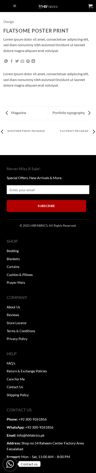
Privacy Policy (17, 339)
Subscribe (46, 206)
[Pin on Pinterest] (28, 61)
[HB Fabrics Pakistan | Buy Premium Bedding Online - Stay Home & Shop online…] (48, 6)
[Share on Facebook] (11, 61)
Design (8, 21)
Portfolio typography (69, 112)
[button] (14, 6)
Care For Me (16, 379)
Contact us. (29, 464)
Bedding (13, 251)
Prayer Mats (16, 282)
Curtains (13, 267)
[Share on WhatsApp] (6, 61)
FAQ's (11, 363)
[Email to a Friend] (22, 61)
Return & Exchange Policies (27, 371)
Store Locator (17, 323)
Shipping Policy (18, 395)
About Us (13, 307)
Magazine (18, 112)
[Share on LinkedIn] (33, 61)
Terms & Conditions (21, 331)
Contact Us (15, 387)
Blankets (13, 259)
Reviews (13, 315)
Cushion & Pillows (20, 275)
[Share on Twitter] (17, 61)
